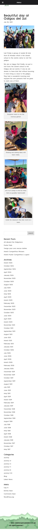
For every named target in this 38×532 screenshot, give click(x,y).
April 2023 (7, 297)
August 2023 (8, 285)
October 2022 (9, 312)
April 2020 (7, 359)
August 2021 (8, 334)
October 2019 (8, 378)
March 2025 (8, 263)
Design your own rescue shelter (15, 248)
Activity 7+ (7, 467)
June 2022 (7, 316)
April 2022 (7, 319)
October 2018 (8, 415)
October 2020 (9, 350)
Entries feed (8, 491)
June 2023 (7, 291)
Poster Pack (8, 245)
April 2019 (7, 396)
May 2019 (7, 393)
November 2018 (9, 412)
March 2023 (8, 300)
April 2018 (7, 434)
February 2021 (9, 344)
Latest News (8, 479)
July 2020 (7, 353)
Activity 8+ (7, 470)
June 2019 (7, 390)
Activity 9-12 (8, 473)
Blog (5, 476)
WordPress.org (9, 497)
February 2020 (9, 365)
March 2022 (8, 322)
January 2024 (8, 275)
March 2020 (8, 362)
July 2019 (7, 387)
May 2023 (7, 294)
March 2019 (8, 400)
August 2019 (8, 384)
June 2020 (7, 356)
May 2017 (7, 449)
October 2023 (9, 281)
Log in (6, 487)
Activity (6, 458)
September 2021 (9, 331)
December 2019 (9, 372)
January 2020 (9, 369)
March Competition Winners (14, 251)
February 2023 (9, 303)
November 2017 (9, 443)
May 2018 (7, 431)
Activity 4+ (7, 461)
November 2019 (9, 375)
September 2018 (9, 418)
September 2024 (10, 269)
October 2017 (8, 446)
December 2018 (9, 409)
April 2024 (7, 272)
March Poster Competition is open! (16, 255)
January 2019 (8, 406)
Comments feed (9, 494)
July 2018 (7, 424)
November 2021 (9, 325)
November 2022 (9, 309)
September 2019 (9, 381)
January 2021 (8, 347)
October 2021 (8, 328)
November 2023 (9, 278)
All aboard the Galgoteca (13, 242)
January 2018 (8, 440)
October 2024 (9, 266)
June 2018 (7, 428)
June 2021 (7, 337)
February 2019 (9, 403)
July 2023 (7, 288)
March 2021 (8, 340)
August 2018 (8, 421)
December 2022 (9, 306)
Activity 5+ (7, 464)
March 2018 (8, 437)
